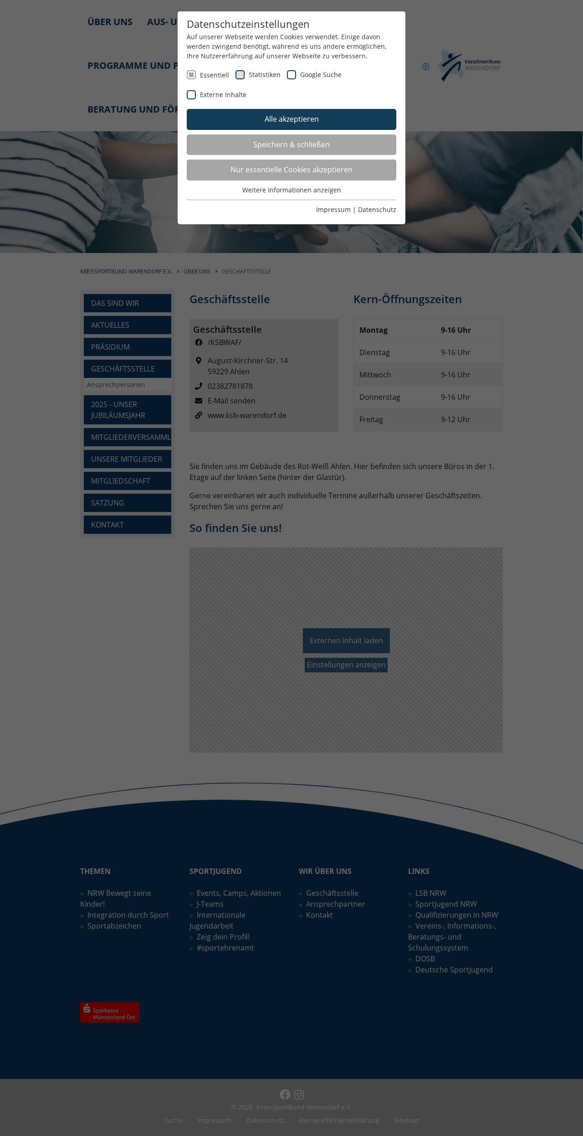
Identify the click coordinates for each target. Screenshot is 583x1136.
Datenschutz (377, 209)
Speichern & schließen (291, 144)
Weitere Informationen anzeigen (291, 190)
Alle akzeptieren (292, 119)
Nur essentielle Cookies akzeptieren (291, 170)
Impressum (333, 209)
